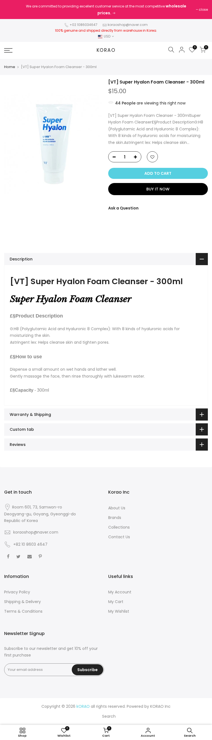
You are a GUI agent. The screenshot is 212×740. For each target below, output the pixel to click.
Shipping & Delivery (22, 601)
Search (109, 716)
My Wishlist (118, 611)
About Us (116, 508)
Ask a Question (123, 208)
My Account (119, 592)
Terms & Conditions (23, 611)
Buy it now (157, 189)
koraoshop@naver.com (128, 24)
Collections (119, 527)
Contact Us (119, 537)
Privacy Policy (17, 592)
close (203, 9)
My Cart (115, 601)
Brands (114, 517)
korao (106, 50)
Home (9, 66)
